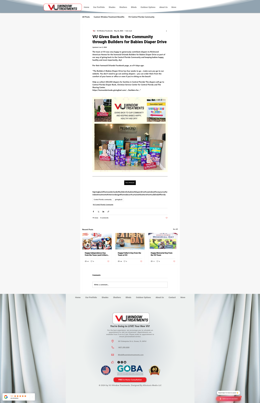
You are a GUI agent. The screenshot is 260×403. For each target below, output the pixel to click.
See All (175, 229)
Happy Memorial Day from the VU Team (161, 254)
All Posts (86, 17)
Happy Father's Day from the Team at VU (129, 254)
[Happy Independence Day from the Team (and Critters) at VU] (97, 241)
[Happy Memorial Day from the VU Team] (163, 241)
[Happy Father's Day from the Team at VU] (130, 241)
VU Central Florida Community (141, 17)
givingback (118, 199)
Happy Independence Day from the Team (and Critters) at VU (96, 254)
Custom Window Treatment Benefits (109, 17)
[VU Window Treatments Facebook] (119, 362)
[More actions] (166, 31)
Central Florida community (103, 199)
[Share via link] (108, 212)
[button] (112, 7)
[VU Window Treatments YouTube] (125, 362)
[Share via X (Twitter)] (98, 212)
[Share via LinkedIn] (103, 212)
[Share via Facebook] (93, 212)
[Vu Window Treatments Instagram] (122, 362)
